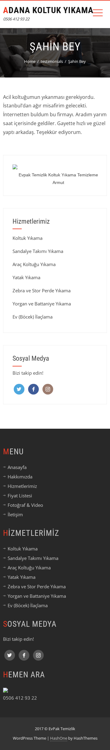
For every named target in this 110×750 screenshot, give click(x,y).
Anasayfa (17, 467)
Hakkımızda (20, 477)
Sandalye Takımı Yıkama (38, 251)
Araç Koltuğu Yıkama (34, 264)
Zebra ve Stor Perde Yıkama (42, 290)
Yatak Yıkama (26, 277)
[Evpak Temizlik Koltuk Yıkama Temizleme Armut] (58, 166)
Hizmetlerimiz (22, 486)
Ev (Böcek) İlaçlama (33, 317)
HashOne (58, 738)
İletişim (15, 514)
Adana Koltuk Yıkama (48, 10)
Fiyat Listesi (20, 495)
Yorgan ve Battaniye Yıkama (42, 304)
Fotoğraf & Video (25, 505)
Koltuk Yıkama (27, 238)
